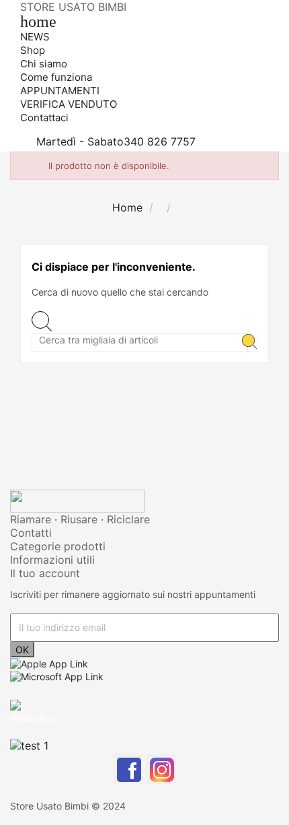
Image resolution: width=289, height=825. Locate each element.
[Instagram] (161, 769)
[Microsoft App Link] (57, 675)
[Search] (249, 342)
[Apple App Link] (49, 663)
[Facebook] (128, 769)
